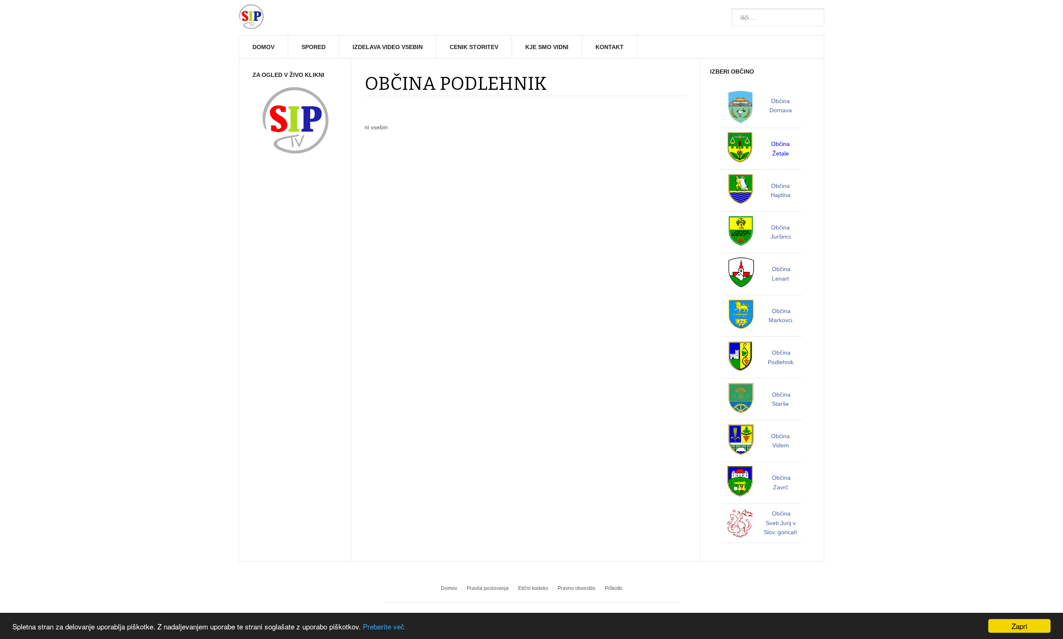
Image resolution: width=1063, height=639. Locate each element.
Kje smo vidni (546, 47)
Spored (313, 47)
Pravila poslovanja (488, 588)
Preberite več (383, 626)
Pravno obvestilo (576, 588)
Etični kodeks (533, 588)
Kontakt (609, 47)
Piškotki (613, 588)
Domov (263, 47)
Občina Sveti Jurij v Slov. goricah (780, 522)
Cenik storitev (474, 47)
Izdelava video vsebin (388, 47)
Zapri (1019, 626)
